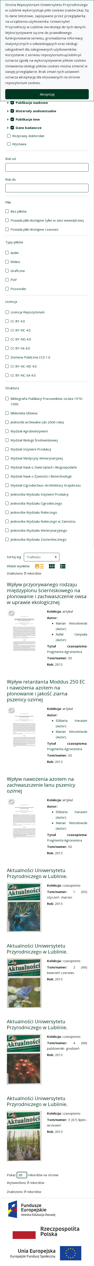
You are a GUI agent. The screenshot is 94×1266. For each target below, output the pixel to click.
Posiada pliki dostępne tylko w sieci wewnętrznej (47, 220)
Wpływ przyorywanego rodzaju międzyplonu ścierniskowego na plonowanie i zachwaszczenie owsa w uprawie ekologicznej (47, 593)
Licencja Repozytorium (27, 312)
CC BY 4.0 (17, 321)
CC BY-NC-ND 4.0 (23, 366)
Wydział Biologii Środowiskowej (34, 440)
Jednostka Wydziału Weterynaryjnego (38, 530)
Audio (14, 252)
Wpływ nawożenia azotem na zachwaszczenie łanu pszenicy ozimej (41, 784)
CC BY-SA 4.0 (20, 348)
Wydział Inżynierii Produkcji (30, 449)
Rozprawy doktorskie (28, 136)
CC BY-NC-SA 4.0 (23, 375)
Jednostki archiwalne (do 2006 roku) (37, 422)
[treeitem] (47, 102)
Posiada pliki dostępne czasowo (34, 229)
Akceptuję (47, 94)
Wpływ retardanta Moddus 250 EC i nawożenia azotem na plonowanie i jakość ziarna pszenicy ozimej (46, 690)
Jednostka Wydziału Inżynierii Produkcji (39, 494)
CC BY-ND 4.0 (20, 339)
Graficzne (17, 270)
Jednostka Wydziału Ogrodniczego (36, 503)
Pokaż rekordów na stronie (33, 1175)
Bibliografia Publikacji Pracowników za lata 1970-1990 (46, 401)
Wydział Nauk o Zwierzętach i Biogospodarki (43, 467)
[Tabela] (63, 566)
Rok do (10, 179)
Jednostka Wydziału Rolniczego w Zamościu (42, 521)
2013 (59, 664)
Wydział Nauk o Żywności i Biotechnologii (40, 476)
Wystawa (19, 144)
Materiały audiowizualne (36, 111)
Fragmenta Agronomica (64, 651)
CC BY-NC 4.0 (20, 330)
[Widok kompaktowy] (52, 566)
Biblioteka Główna (23, 413)
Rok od (10, 158)
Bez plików (18, 211)
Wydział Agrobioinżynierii (29, 431)
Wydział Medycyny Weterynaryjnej (36, 458)
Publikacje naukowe (32, 102)
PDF (13, 279)
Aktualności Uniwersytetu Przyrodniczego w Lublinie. (37, 873)
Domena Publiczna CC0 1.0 (30, 357)
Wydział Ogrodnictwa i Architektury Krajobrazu (45, 485)
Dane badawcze (29, 127)
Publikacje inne (28, 119)
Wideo (15, 261)
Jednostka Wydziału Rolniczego (33, 512)
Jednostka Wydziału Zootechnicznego (38, 539)
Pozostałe (18, 289)
